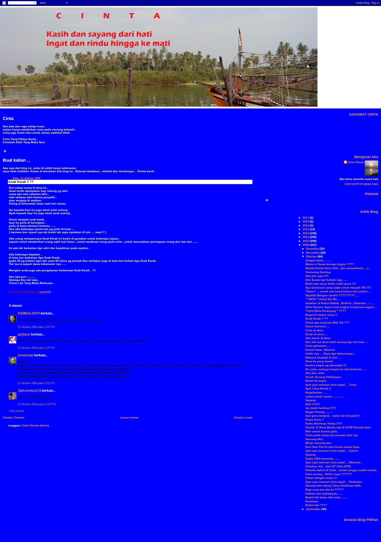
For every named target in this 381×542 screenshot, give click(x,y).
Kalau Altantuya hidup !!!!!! (323, 423)
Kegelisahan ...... (316, 392)
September (313, 509)
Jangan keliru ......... (318, 260)
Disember (312, 248)
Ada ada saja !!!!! (317, 275)
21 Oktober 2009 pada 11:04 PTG (37, 404)
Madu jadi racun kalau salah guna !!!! (330, 283)
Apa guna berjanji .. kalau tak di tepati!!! (332, 415)
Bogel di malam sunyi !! (321, 314)
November (313, 252)
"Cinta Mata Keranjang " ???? (325, 310)
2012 (306, 233)
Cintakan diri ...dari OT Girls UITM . (328, 466)
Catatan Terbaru (13, 417)
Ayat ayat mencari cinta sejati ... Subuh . (332, 450)
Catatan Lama (243, 417)
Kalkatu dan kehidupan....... (324, 493)
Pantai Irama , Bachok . (320, 349)
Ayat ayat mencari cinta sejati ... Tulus (331, 384)
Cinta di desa (314, 330)
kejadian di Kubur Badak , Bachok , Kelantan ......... (339, 303)
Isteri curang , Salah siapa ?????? (328, 474)
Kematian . (312, 501)
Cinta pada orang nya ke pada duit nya (331, 435)
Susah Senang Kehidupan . (323, 377)
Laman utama (129, 417)
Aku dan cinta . (315, 373)
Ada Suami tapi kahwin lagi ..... (326, 279)
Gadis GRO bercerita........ (322, 458)
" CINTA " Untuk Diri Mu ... (322, 299)
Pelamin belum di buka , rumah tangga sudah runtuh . (341, 470)
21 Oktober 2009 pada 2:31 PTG (36, 383)
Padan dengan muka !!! (321, 477)
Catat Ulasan (16, 411)
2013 (306, 229)
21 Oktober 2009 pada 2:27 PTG (36, 348)
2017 (306, 217)
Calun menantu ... (317, 326)
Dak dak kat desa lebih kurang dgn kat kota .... (336, 342)
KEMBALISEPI (29, 313)
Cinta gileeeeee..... (317, 345)
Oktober (312, 256)
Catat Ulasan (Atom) (35, 425)
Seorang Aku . (314, 439)
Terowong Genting (318, 272)
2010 (306, 240)
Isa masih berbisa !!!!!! (320, 408)
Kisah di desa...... (317, 334)
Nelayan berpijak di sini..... (323, 357)
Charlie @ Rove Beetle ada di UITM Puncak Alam (338, 427)
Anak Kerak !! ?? (21, 182)
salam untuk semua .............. (324, 396)
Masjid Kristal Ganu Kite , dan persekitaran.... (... (338, 268)
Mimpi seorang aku (318, 442)
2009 (306, 244)
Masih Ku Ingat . (316, 380)
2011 (306, 237)
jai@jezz (24, 334)
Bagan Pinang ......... (318, 412)
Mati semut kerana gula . (322, 431)
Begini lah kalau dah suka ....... (326, 497)
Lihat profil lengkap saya (361, 183)
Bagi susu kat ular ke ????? (324, 489)
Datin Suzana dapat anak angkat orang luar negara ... (341, 307)
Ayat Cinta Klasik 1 (318, 388)
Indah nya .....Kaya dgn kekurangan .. (330, 353)
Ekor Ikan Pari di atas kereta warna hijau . (333, 446)
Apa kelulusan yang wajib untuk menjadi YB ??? (338, 287)
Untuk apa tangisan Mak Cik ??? (327, 322)
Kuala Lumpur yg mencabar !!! (325, 365)
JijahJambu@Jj (29, 390)
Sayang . (311, 400)
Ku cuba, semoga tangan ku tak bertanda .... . (336, 369)
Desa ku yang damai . (319, 361)
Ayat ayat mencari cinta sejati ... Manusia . (333, 462)
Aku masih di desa (317, 338)
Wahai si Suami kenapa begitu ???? (329, 264)
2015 (306, 221)
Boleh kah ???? (316, 505)
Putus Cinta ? (314, 419)
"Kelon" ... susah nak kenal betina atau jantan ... (338, 291)
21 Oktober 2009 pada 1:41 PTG (36, 327)
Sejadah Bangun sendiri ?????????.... (331, 295)
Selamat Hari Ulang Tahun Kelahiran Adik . (333, 485)
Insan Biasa (356, 162)
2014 (306, 225)
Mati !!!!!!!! (312, 404)
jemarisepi (25, 355)
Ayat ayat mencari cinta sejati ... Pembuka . (334, 481)
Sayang (310, 454)
